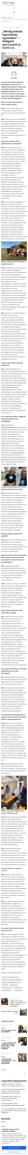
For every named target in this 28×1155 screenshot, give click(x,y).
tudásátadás (17, 990)
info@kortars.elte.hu (18, 452)
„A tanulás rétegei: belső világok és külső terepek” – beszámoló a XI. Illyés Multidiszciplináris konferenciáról (13, 1091)
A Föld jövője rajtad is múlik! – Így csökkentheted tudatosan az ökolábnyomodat (10, 1098)
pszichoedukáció (7, 987)
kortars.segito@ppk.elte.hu (9, 427)
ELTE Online (8, 2)
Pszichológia (17, 987)
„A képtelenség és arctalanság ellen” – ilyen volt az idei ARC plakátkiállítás (8, 1061)
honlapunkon (5, 459)
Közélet (18, 27)
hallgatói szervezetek (15, 979)
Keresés (3, 1070)
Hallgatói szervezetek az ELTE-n (11, 982)
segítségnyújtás (6, 990)
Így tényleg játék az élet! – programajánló (9, 1031)
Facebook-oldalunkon (13, 728)
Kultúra (3, 1126)
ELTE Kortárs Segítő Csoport (10, 977)
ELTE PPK (4, 979)
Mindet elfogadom (14, 1148)
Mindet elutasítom (14, 1152)
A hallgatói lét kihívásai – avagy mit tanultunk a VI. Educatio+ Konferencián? (12, 1085)
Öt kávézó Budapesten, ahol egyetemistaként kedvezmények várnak (12, 1104)
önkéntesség (13, 985)
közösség (5, 985)
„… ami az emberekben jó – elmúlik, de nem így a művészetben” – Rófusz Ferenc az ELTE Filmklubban (8, 1045)
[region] (14, 1141)
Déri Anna (14, 78)
